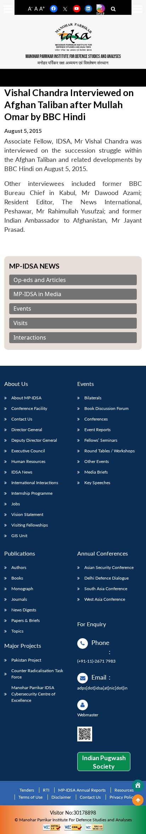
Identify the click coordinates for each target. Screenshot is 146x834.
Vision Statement (27, 514)
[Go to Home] (138, 786)
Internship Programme (31, 493)
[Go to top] (138, 800)
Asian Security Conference (109, 567)
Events (22, 308)
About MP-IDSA (26, 397)
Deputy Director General (34, 440)
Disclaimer (61, 797)
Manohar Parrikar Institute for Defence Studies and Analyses (73, 56)
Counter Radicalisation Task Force (37, 674)
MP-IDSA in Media (37, 294)
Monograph (22, 588)
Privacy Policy (122, 797)
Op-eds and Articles (39, 280)
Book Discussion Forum (106, 408)
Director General (26, 429)
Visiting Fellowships (29, 525)
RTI (46, 790)
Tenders (26, 790)
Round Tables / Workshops (109, 450)
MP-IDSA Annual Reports (82, 790)
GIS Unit (19, 535)
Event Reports (97, 429)
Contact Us (21, 419)
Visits (20, 323)
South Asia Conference (105, 588)
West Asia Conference (104, 599)
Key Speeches (97, 482)
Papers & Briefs (25, 620)
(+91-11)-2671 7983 (96, 661)
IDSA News (21, 472)
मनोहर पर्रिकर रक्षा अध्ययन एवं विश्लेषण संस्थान (73, 62)
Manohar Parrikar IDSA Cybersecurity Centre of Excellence (33, 694)
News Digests (23, 609)
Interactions (29, 337)
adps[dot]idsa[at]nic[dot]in (102, 688)
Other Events (96, 461)
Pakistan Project (26, 660)
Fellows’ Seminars (100, 440)
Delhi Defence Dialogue (106, 578)
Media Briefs (96, 472)
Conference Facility (29, 408)
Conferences (96, 419)
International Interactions (34, 482)
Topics (17, 631)
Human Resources (28, 461)
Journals (19, 599)
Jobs (15, 503)
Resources (124, 790)
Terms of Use (30, 797)
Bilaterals (92, 397)
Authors (18, 567)
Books (17, 578)
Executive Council (28, 450)
